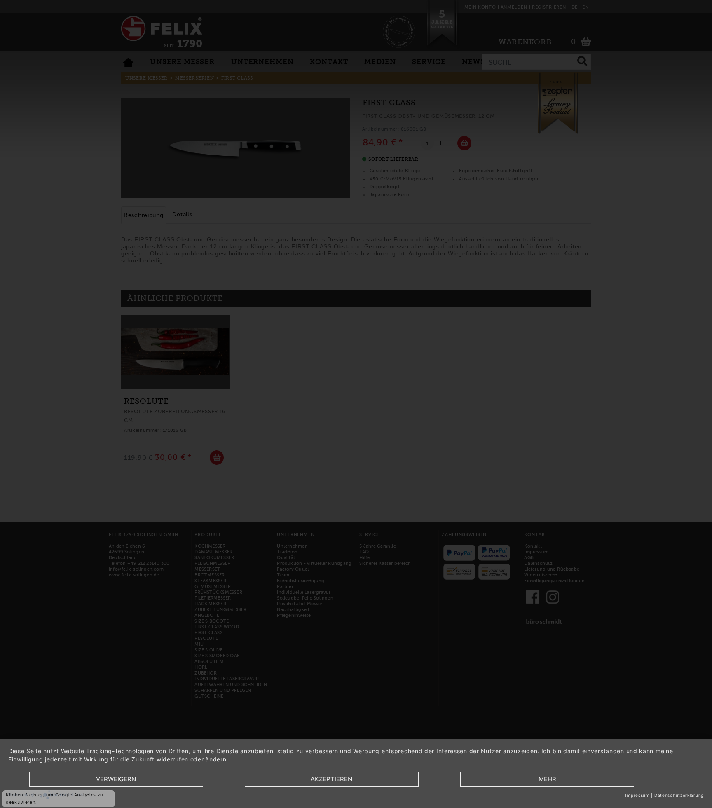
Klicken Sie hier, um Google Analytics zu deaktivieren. (54, 798)
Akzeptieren (331, 779)
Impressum (637, 795)
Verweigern (116, 779)
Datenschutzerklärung (679, 795)
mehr (547, 779)
